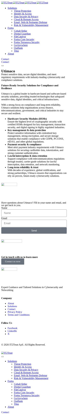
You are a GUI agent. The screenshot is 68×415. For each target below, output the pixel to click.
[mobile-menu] (2, 65)
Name (4, 208)
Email (4, 218)
